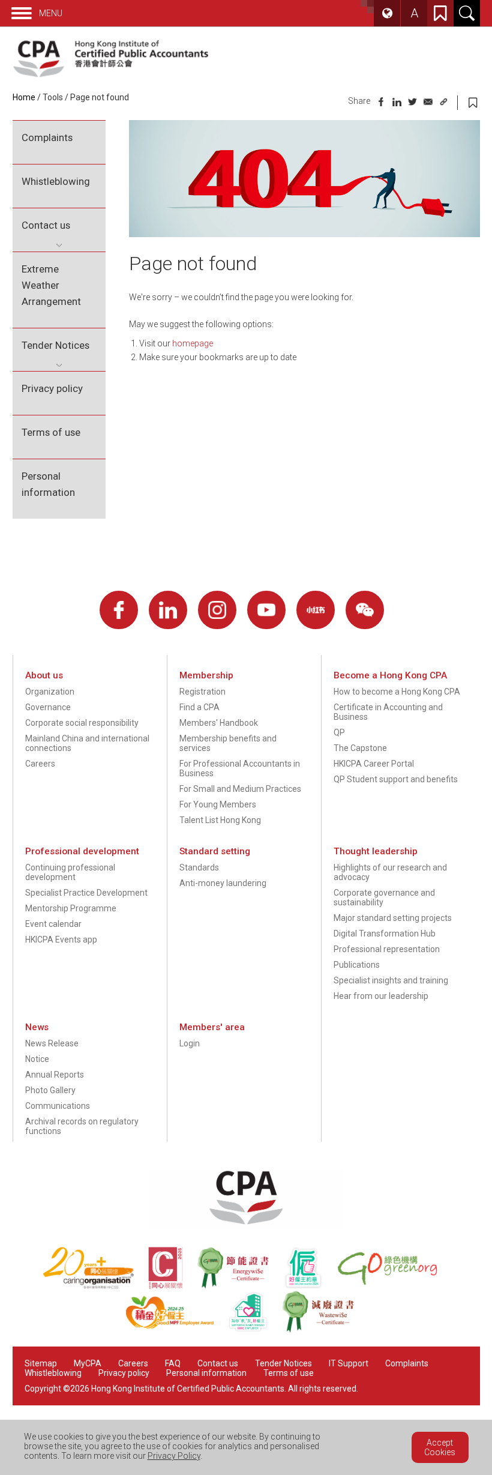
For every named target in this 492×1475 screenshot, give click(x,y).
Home (24, 97)
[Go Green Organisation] (393, 1286)
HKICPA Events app (61, 939)
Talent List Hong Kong (220, 820)
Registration (202, 691)
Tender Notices (55, 345)
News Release (52, 1043)
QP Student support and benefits (396, 779)
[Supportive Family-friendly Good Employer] (255, 1330)
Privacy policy (52, 388)
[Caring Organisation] (95, 1286)
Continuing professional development (70, 872)
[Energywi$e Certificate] (240, 1286)
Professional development (82, 851)
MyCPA (87, 1363)
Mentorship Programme (70, 908)
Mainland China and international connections (87, 743)
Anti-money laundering (222, 883)
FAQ (173, 1363)
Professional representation (387, 949)
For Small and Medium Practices (240, 789)
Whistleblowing (56, 181)
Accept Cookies (439, 1447)
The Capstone (360, 748)
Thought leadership (376, 851)
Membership (206, 675)
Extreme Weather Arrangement (51, 285)
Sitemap (41, 1363)
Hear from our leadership (381, 996)
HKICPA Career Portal (374, 763)
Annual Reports (54, 1074)
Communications (57, 1106)
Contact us (46, 225)
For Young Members (217, 804)
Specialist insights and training (391, 980)
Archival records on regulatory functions (82, 1126)
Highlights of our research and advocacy (390, 872)
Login (189, 1043)
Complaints (47, 137)
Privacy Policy (174, 1456)
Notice (37, 1059)
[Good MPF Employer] (176, 1330)
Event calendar (53, 924)
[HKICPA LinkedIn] (168, 610)
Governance (48, 707)
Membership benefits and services (228, 743)
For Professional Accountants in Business (239, 768)
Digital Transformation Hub (385, 933)
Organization (49, 691)
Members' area (212, 1027)
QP (339, 732)
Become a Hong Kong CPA (390, 675)
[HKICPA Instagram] (217, 610)
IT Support (348, 1363)
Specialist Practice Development (86, 892)
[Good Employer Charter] (310, 1286)
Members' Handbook (218, 723)
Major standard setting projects (393, 918)
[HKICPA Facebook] (119, 610)
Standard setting (214, 851)
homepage (192, 343)
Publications (357, 965)
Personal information (48, 484)
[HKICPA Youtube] (266, 610)
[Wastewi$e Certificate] (324, 1330)
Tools (53, 97)
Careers (40, 763)
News (37, 1027)
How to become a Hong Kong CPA (397, 691)
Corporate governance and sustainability (384, 897)
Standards (199, 867)
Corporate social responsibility (82, 723)
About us (44, 675)
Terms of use (51, 432)
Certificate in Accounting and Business (388, 712)
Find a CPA (199, 707)
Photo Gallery (50, 1090)
